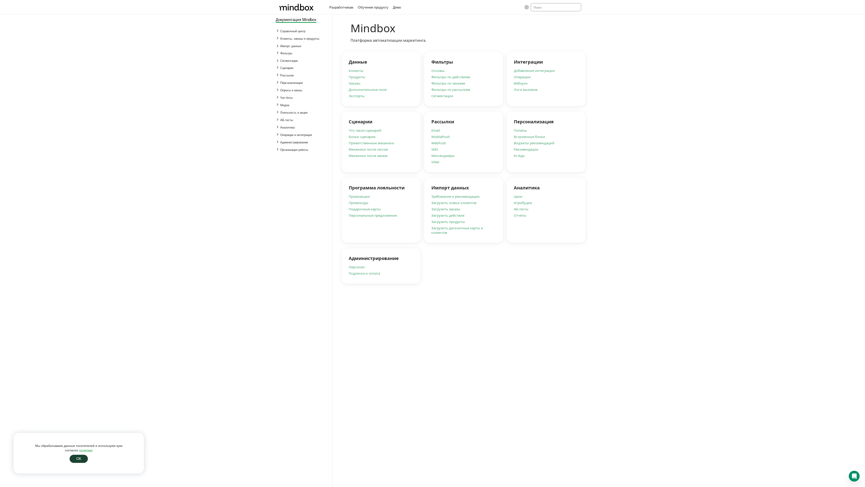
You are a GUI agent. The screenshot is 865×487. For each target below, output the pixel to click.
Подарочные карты (365, 209)
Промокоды (358, 202)
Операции (522, 77)
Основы (438, 70)
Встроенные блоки (529, 136)
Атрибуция (523, 202)
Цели (518, 196)
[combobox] (555, 7)
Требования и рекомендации (455, 196)
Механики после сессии (368, 149)
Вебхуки (521, 83)
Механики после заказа (368, 155)
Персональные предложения (373, 215)
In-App (519, 155)
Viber (435, 162)
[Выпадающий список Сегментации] (278, 60)
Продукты (357, 77)
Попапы (520, 130)
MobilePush (440, 136)
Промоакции (359, 196)
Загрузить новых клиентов (453, 202)
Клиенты (356, 70)
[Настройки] (527, 7)
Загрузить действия (447, 215)
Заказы (354, 83)
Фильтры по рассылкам (450, 89)
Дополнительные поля (368, 89)
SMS (434, 149)
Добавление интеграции (534, 70)
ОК (78, 459)
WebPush (438, 143)
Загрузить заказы (445, 209)
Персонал (357, 267)
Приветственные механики (371, 143)
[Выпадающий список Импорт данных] (278, 46)
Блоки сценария (362, 136)
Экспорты (357, 96)
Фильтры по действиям (450, 77)
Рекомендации (526, 149)
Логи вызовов (525, 89)
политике (86, 450)
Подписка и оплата (364, 273)
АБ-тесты (521, 209)
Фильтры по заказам (448, 83)
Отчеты (520, 215)
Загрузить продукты (448, 221)
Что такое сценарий (365, 130)
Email (435, 130)
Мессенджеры (443, 155)
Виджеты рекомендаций (534, 143)
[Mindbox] (300, 7)
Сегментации (442, 96)
